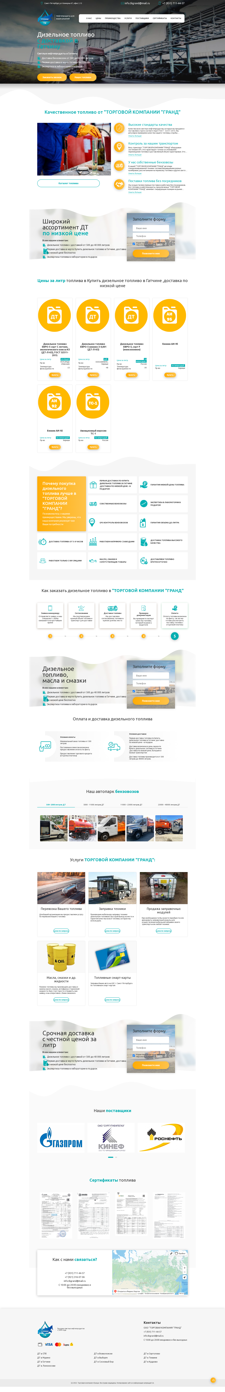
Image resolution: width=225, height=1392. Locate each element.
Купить (55, 375)
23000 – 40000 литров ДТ (169, 805)
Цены (98, 18)
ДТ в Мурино (43, 1357)
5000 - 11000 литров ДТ (93, 805)
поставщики (142, 18)
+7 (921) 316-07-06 (75, 1277)
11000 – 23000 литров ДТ (131, 805)
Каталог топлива (68, 183)
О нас (89, 18)
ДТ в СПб (41, 1353)
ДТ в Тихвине (150, 1357)
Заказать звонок (52, 77)
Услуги (128, 18)
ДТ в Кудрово (151, 1362)
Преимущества (113, 18)
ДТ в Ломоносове (46, 1366)
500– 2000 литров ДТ (56, 805)
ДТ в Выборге (101, 1357)
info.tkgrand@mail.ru (75, 1281)
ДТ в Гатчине (43, 1362)
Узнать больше (135, 136)
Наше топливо (83, 77)
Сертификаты (160, 18)
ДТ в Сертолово (152, 1353)
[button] (110, 1157)
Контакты (176, 18)
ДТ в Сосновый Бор (104, 1362)
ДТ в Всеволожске (103, 1353)
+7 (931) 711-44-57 (75, 1273)
